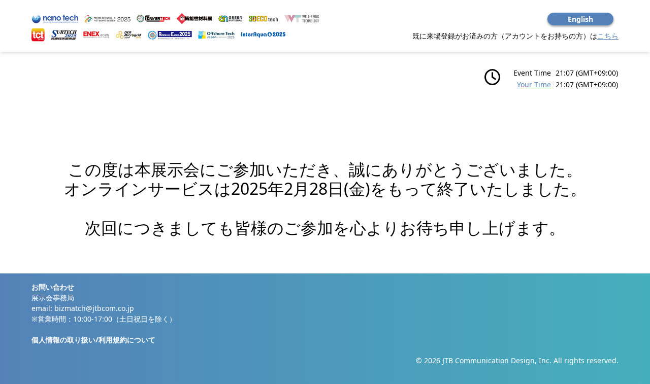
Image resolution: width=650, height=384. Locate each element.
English (580, 19)
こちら (608, 36)
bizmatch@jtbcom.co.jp (94, 308)
